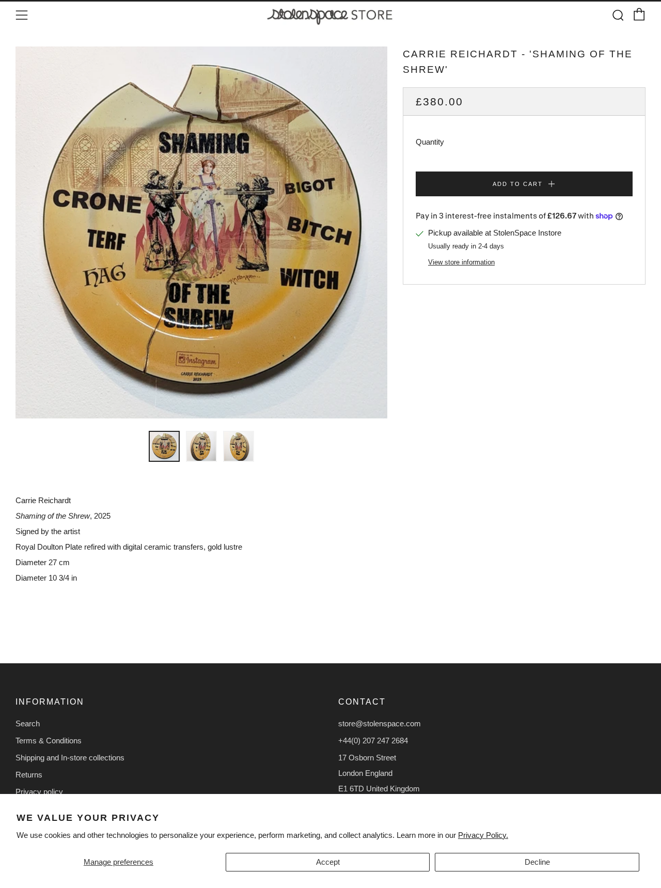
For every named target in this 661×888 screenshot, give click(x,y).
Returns (28, 774)
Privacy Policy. (483, 835)
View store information (461, 262)
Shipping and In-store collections (69, 757)
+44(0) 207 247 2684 (373, 740)
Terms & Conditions (48, 740)
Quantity (430, 141)
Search (27, 723)
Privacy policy (39, 791)
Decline (537, 862)
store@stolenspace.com (379, 723)
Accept (328, 862)
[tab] (164, 446)
